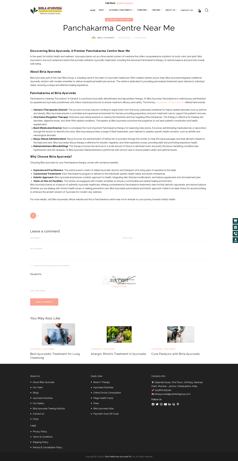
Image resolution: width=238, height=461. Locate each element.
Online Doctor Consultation (107, 392)
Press (96, 403)
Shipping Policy (40, 442)
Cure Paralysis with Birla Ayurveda (175, 354)
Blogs (36, 392)
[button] (34, 216)
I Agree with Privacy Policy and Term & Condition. (51, 266)
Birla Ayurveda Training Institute (49, 408)
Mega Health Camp (103, 398)
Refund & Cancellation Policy (47, 447)
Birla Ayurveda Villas (103, 408)
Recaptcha (35, 274)
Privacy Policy (40, 431)
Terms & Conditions (43, 436)
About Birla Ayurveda (43, 382)
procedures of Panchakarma (169, 102)
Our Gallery (38, 403)
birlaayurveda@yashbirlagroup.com (172, 394)
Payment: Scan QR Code (106, 413)
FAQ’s (36, 419)
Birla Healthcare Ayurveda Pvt (118, 456)
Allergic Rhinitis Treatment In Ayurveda (118, 354)
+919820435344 (124, 3)
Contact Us (38, 413)
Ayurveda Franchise (43, 398)
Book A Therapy (101, 382)
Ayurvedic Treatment (119, 20)
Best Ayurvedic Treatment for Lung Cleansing (55, 355)
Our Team (38, 387)
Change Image (119, 286)
